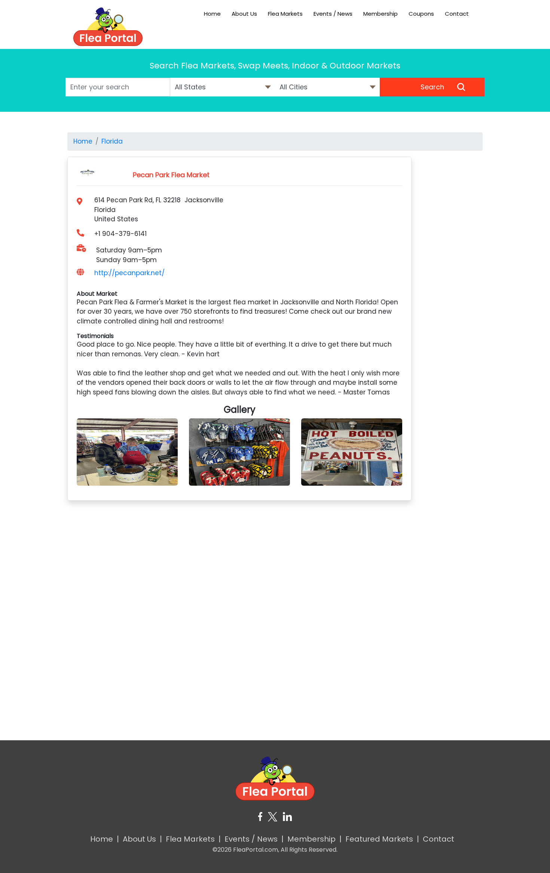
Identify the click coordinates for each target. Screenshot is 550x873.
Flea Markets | (193, 839)
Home (212, 14)
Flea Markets (285, 14)
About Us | (142, 839)
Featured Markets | (382, 839)
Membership (380, 14)
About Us (244, 14)
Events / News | (254, 839)
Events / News (333, 14)
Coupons (421, 14)
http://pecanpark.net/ (129, 272)
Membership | (314, 839)
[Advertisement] (453, 269)
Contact (457, 14)
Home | (104, 839)
